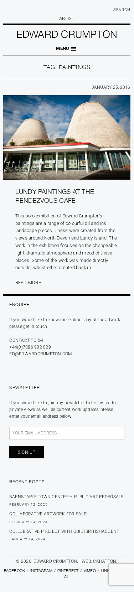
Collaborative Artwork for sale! (48, 513)
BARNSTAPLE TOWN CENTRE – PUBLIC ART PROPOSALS (66, 496)
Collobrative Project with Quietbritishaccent (64, 531)
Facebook (14, 570)
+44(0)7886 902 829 (30, 347)
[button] (66, 48)
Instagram (41, 570)
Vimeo (90, 570)
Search (121, 9)
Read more (28, 282)
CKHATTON (104, 561)
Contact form (26, 340)
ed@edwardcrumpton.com (40, 353)
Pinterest (67, 570)
